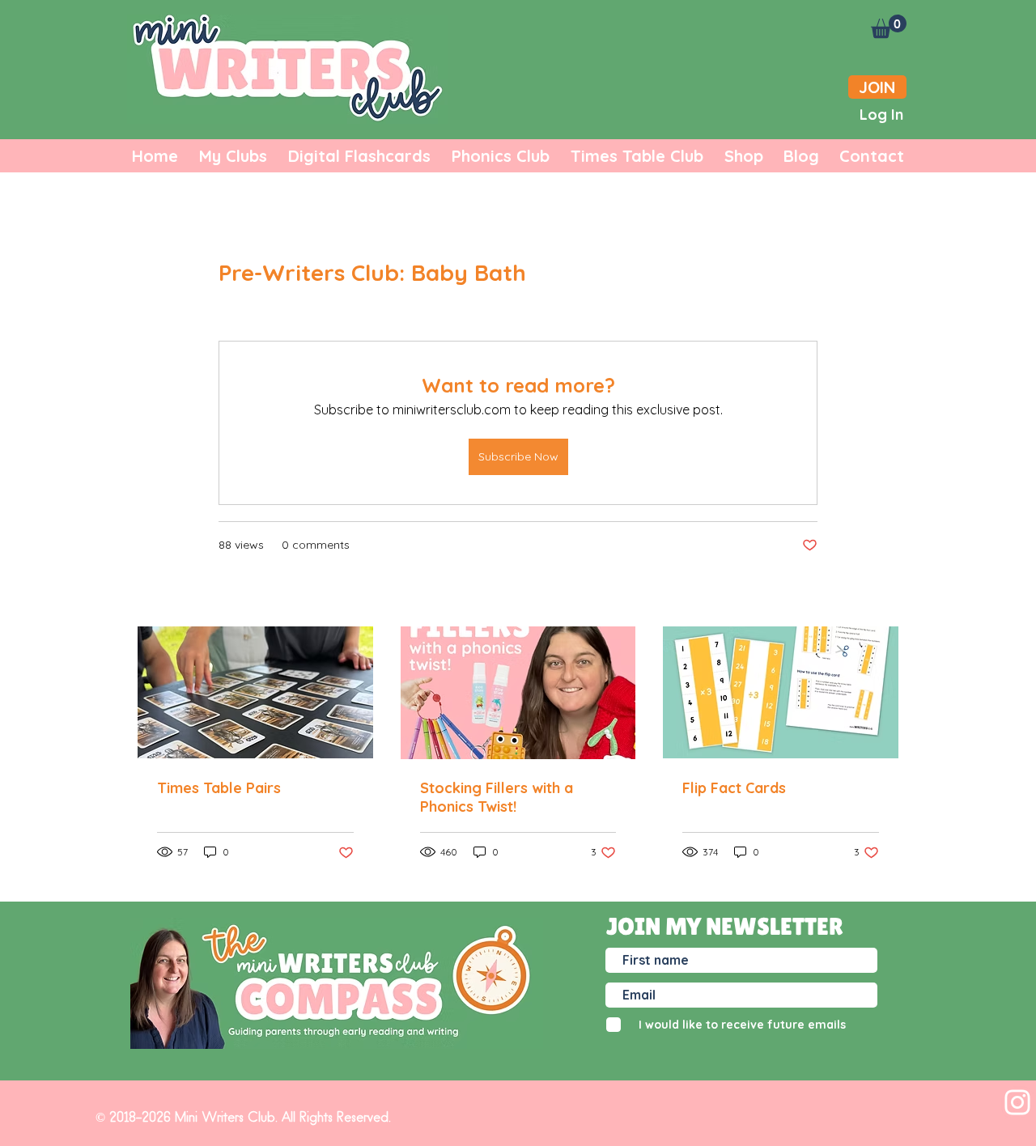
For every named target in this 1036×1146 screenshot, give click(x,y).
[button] (888, 26)
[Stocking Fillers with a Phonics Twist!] (518, 692)
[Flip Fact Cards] (780, 692)
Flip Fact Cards (734, 788)
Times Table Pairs (219, 788)
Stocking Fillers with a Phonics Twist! (496, 797)
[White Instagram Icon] (1017, 1102)
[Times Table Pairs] (255, 692)
